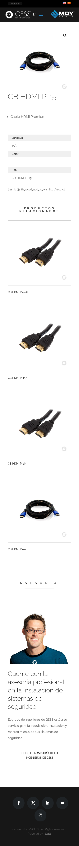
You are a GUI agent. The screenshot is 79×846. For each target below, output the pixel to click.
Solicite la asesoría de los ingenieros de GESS (39, 755)
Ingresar (15, 3)
